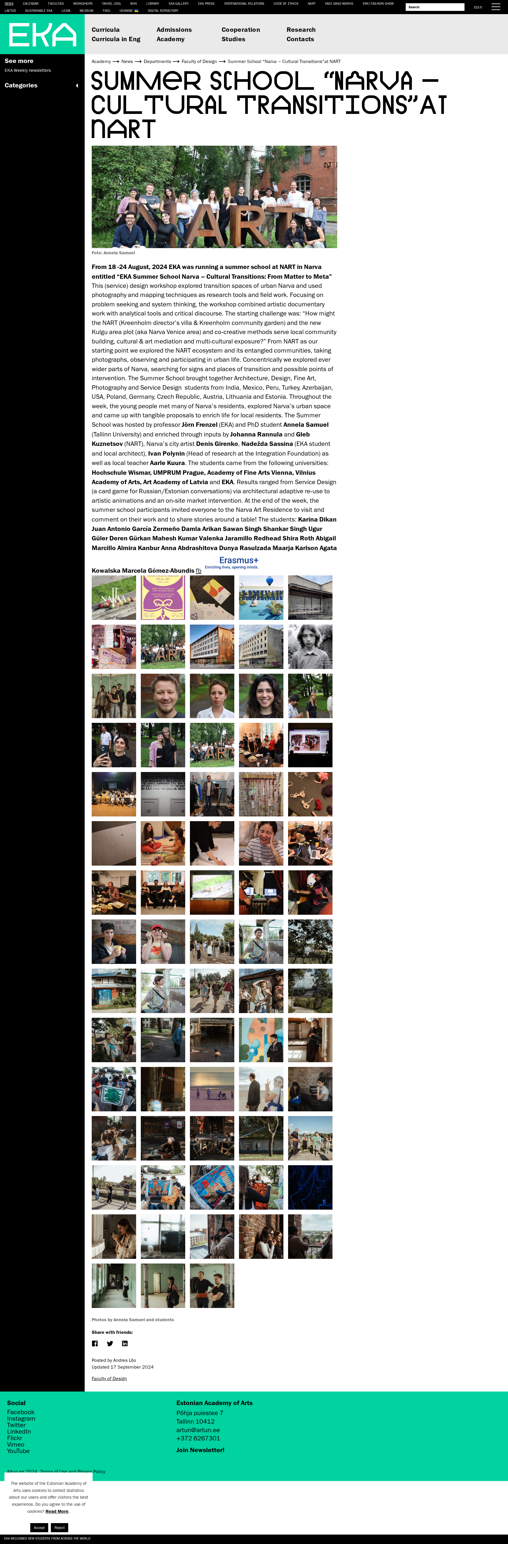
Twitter (16, 1425)
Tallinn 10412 (195, 1421)
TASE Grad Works (339, 3)
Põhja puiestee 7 (199, 1413)
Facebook (20, 1412)
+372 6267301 (198, 1438)
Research (301, 29)
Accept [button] (39, 1527)
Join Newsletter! (200, 1449)
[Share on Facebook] (94, 1344)
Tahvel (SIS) (111, 3)
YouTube (18, 1451)
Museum (86, 10)
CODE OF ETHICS (286, 3)
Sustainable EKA (38, 10)
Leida (66, 10)
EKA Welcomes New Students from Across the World (47, 1538)
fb (198, 571)
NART (311, 3)
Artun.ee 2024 (22, 1471)
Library (152, 3)
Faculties (56, 3)
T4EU (106, 10)
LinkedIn (19, 1431)
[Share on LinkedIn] (124, 1344)
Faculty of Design (109, 1379)
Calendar (31, 3)
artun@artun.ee (198, 1430)
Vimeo (15, 1444)
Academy (171, 38)
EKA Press (206, 3)
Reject (59, 1527)
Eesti (478, 7)
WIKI (133, 3)
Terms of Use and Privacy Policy (72, 1471)
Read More (57, 1511)
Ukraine (126, 10)
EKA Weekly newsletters (28, 70)
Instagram (21, 1418)
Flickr (14, 1438)
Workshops (83, 3)
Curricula (106, 29)
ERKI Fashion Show (378, 3)
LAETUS (10, 10)
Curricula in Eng (116, 38)
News (9, 3)
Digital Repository (163, 10)
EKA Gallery (179, 3)
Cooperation (241, 29)
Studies (233, 38)
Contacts (300, 38)
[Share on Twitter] (109, 1344)
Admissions (174, 29)
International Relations (244, 3)
